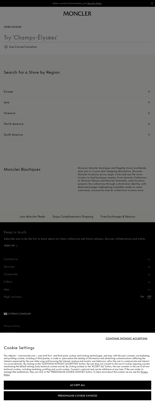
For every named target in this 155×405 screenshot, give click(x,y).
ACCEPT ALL (77, 385)
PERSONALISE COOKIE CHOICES (77, 395)
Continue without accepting (126, 338)
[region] (77, 369)
